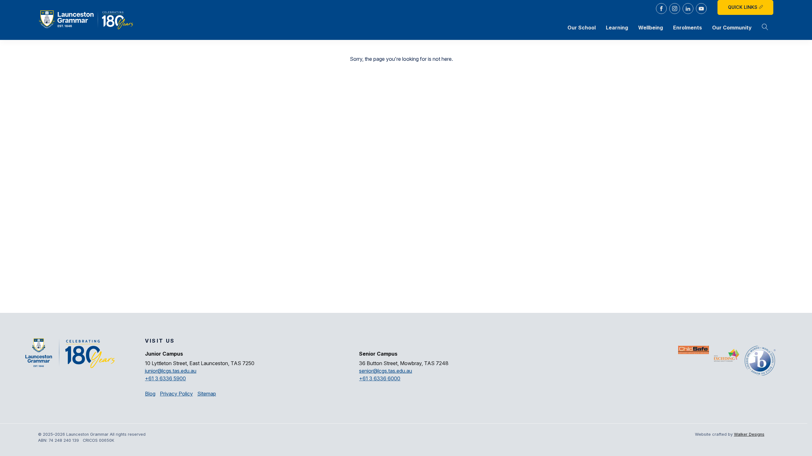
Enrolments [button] (687, 27)
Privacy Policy (176, 393)
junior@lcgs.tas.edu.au (170, 371)
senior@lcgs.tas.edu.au (385, 371)
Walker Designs (749, 434)
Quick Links (743, 7)
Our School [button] (581, 27)
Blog (150, 393)
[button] (765, 27)
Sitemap (206, 393)
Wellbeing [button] (650, 27)
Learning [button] (617, 27)
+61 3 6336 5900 (165, 378)
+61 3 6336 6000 (379, 378)
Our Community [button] (732, 27)
